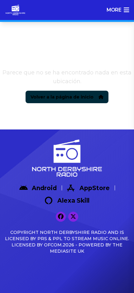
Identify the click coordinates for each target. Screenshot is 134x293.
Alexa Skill (73, 200)
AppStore (94, 188)
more (114, 10)
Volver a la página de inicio (62, 97)
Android (44, 188)
